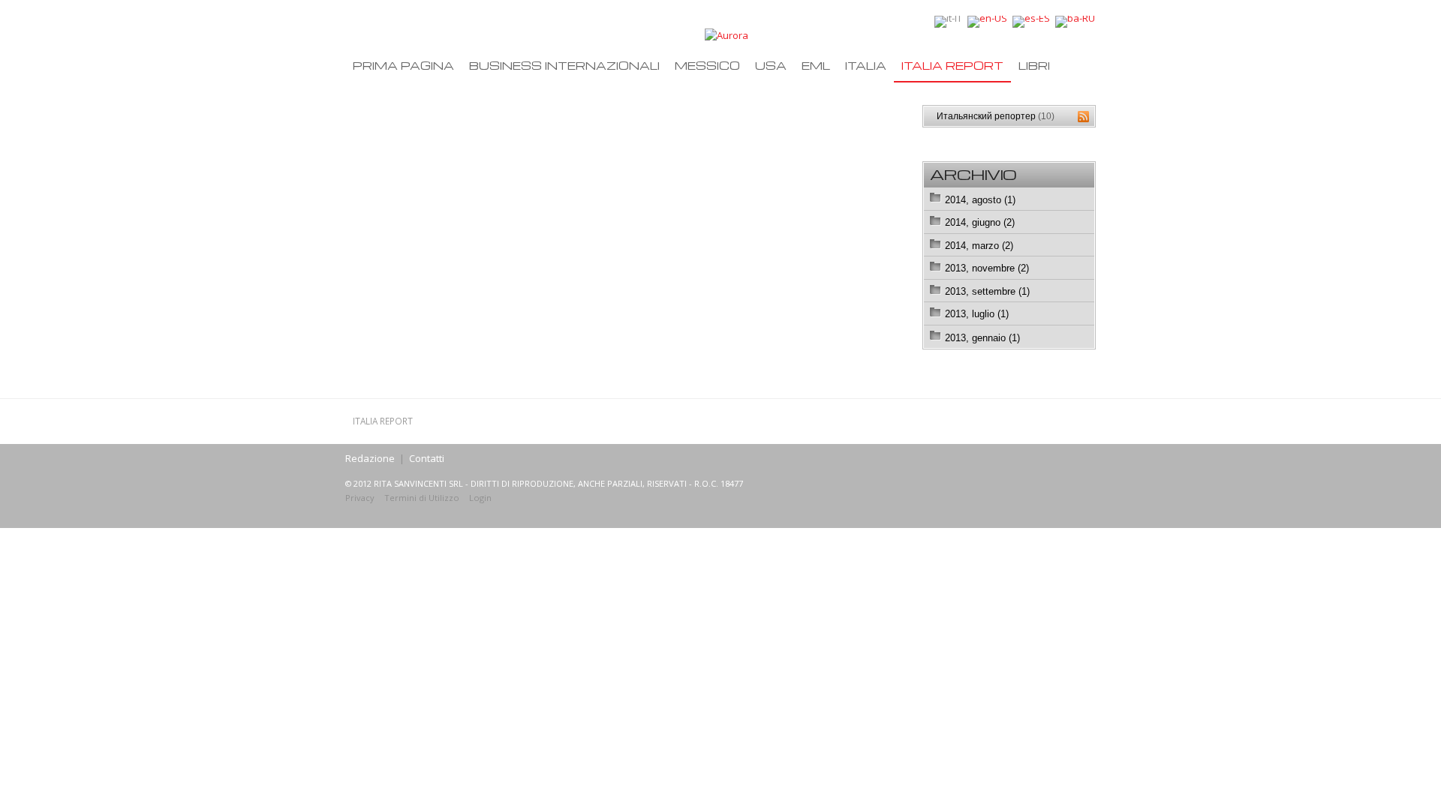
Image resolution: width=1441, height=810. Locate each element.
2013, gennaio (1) (982, 338)
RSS (1083, 116)
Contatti (426, 458)
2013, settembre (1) (987, 291)
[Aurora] (726, 34)
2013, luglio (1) (977, 314)
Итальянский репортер (995, 116)
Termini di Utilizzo (421, 497)
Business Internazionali (564, 65)
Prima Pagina (403, 65)
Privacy (360, 497)
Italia (865, 65)
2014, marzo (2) (979, 245)
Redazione (370, 458)
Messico (707, 65)
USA (771, 65)
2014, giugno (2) (980, 222)
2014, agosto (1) (980, 200)
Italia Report (952, 65)
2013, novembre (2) (987, 268)
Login (480, 497)
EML (816, 65)
